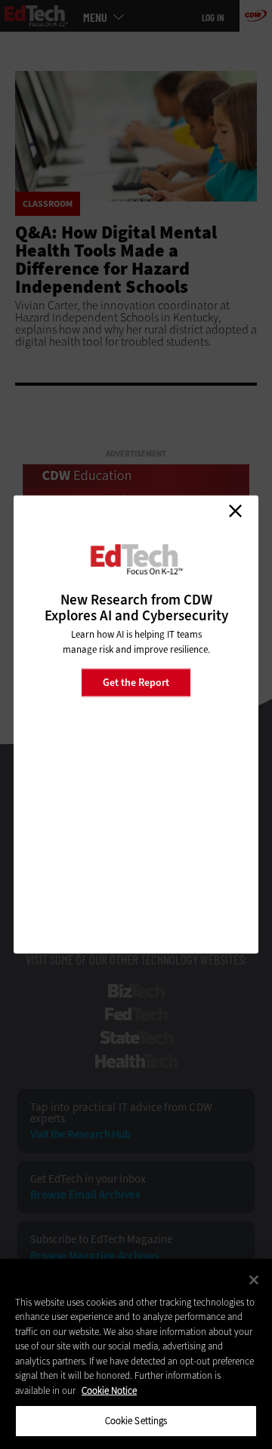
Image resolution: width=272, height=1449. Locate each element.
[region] (136, 1354)
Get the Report (136, 682)
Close (235, 511)
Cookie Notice (109, 1390)
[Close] (253, 1280)
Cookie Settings (136, 1420)
